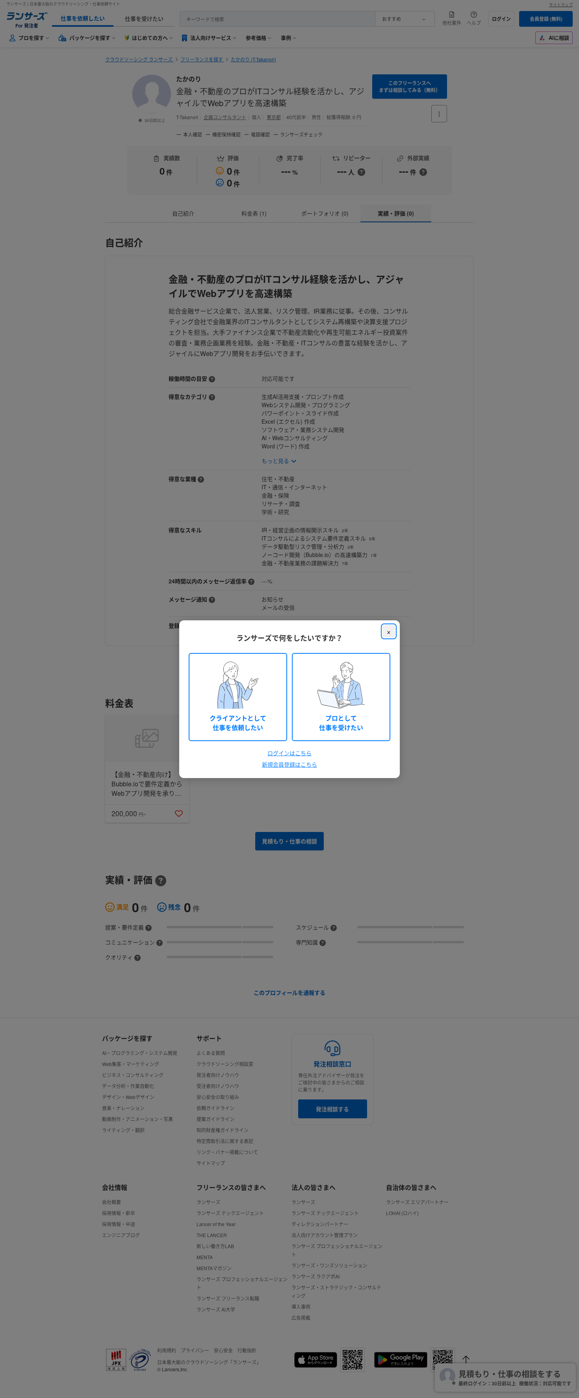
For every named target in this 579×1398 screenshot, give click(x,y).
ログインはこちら (289, 753)
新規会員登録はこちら (289, 764)
